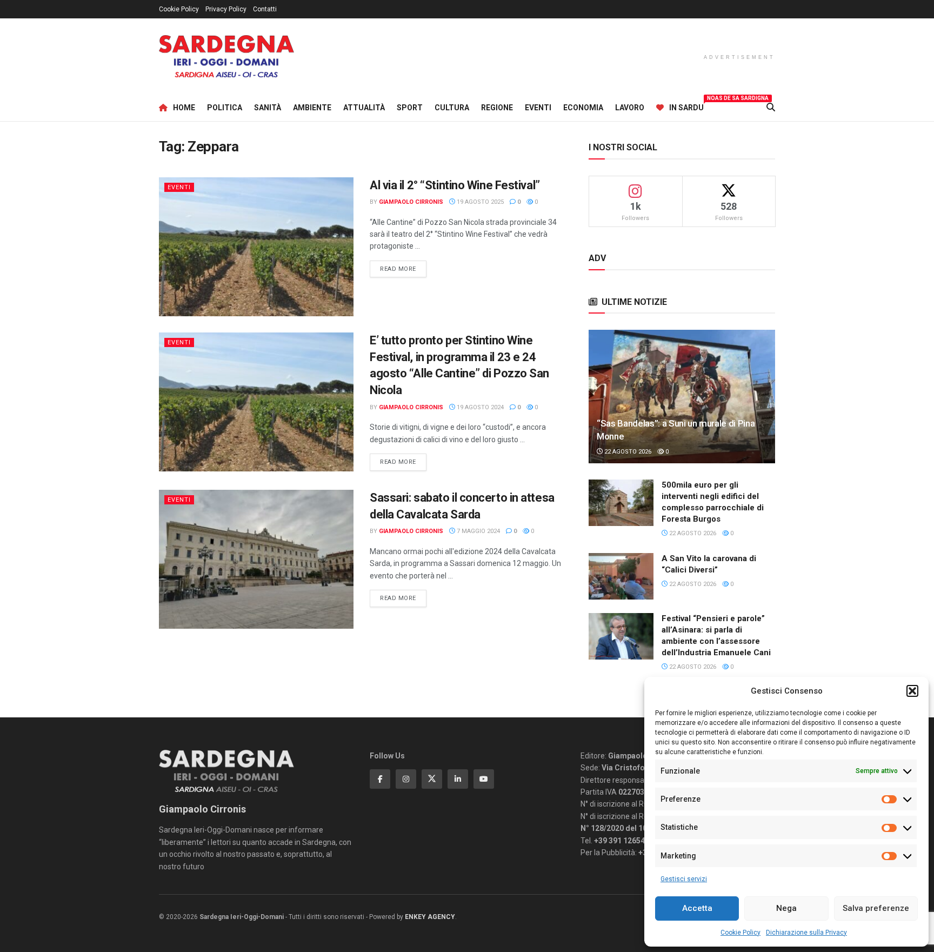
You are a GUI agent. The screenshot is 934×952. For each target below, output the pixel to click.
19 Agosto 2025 (479, 201)
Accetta (697, 908)
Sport (410, 107)
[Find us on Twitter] (432, 779)
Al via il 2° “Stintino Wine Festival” (455, 185)
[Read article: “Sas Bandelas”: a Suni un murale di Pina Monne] (682, 396)
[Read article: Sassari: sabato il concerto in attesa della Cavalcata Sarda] (256, 559)
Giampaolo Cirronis (411, 201)
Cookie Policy (740, 932)
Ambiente (312, 107)
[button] (912, 690)
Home (184, 107)
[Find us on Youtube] (483, 779)
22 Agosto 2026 (627, 451)
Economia (583, 107)
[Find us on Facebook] (380, 779)
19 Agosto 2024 (479, 407)
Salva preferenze (876, 908)
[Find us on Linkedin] (458, 779)
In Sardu (686, 106)
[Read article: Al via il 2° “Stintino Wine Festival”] (256, 246)
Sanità (267, 107)
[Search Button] (770, 107)
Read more (403, 268)
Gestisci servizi (684, 879)
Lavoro (629, 107)
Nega (786, 908)
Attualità (364, 107)
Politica (224, 107)
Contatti (265, 9)
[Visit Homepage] (226, 56)
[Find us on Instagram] (406, 779)
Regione (497, 107)
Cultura (452, 107)
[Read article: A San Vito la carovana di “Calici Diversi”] (621, 576)
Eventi (538, 107)
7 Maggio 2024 (477, 531)
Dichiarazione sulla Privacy (806, 932)
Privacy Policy (225, 9)
